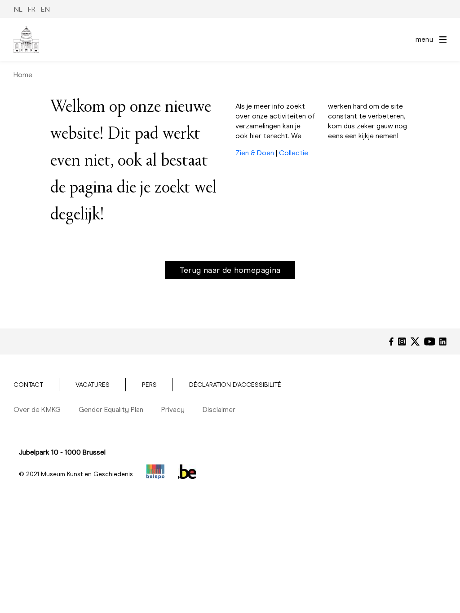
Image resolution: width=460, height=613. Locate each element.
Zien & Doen (254, 153)
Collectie (293, 153)
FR (31, 9)
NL (17, 9)
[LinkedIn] (443, 341)
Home (22, 74)
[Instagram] (402, 341)
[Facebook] (391, 341)
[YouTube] (429, 341)
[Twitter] (415, 341)
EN (45, 9)
